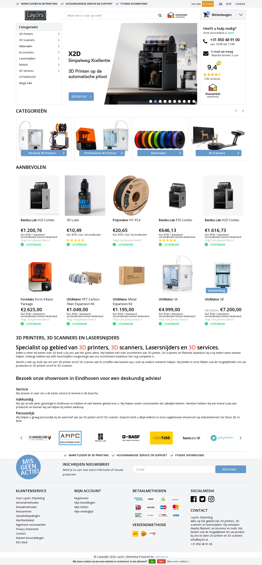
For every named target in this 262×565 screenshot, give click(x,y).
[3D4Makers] (39, 438)
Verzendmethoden (27, 502)
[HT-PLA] (131, 195)
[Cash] (163, 499)
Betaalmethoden (26, 507)
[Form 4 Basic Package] (39, 275)
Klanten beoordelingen (30, 538)
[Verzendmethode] (135, 534)
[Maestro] (163, 507)
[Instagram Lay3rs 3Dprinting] (211, 500)
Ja (152, 561)
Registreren (81, 498)
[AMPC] (70, 438)
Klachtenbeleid (25, 520)
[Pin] (163, 515)
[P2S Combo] (177, 195)
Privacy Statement (27, 529)
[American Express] (138, 499)
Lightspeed (161, 556)
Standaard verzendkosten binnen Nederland (39, 236)
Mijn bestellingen (84, 502)
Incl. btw (196, 4)
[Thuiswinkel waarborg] (177, 15)
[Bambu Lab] (100, 438)
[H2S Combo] (39, 195)
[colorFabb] (161, 438)
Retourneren (23, 511)
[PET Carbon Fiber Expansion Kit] (85, 275)
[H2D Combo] (223, 195)
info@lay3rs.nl (199, 539)
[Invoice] (151, 507)
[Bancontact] (138, 515)
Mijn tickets (81, 507)
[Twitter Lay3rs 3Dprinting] (202, 500)
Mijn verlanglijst (84, 511)
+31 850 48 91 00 (201, 544)
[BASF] (130, 438)
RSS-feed (21, 542)
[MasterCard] (175, 507)
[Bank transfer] (151, 499)
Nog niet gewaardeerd (35, 240)
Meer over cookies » (178, 561)
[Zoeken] (160, 15)
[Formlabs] (191, 438)
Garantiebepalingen (28, 516)
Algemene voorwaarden (31, 524)
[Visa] (175, 515)
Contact (21, 533)
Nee (161, 561)
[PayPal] (151, 515)
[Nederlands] (220, 3)
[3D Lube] (85, 195)
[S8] (223, 275)
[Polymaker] (222, 438)
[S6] (177, 275)
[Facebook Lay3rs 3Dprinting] (194, 500)
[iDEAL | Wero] (138, 507)
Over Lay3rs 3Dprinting (30, 498)
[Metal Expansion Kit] (131, 275)
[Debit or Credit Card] (175, 499)
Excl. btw (208, 4)
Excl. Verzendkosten (90, 234)
